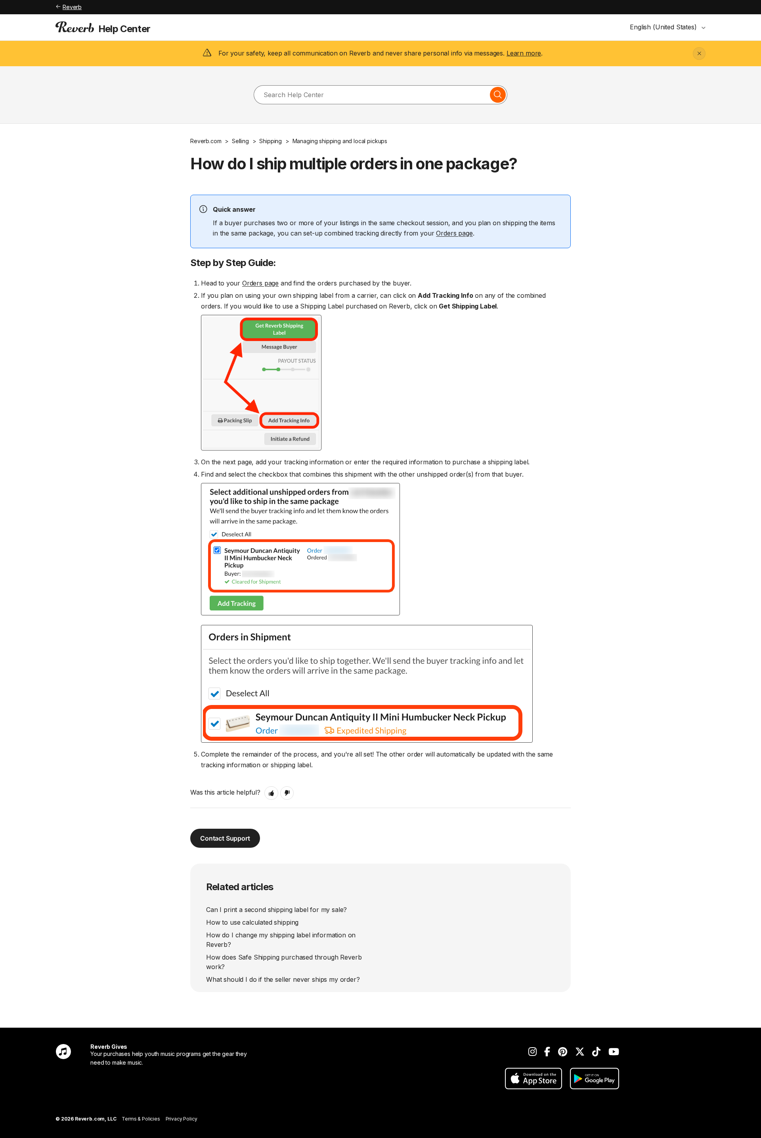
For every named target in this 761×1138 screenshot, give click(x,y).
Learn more (524, 53)
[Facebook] (547, 1052)
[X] (580, 1052)
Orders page (454, 233)
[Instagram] (532, 1052)
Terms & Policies (141, 1119)
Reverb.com (205, 141)
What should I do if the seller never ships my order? (283, 979)
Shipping (270, 141)
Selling (240, 141)
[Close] (699, 53)
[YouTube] (613, 1052)
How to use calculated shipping (252, 922)
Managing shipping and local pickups (340, 141)
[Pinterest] (562, 1052)
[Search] (498, 95)
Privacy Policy (181, 1119)
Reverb (72, 7)
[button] (271, 793)
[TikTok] (596, 1052)
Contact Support (225, 838)
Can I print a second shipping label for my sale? (276, 910)
